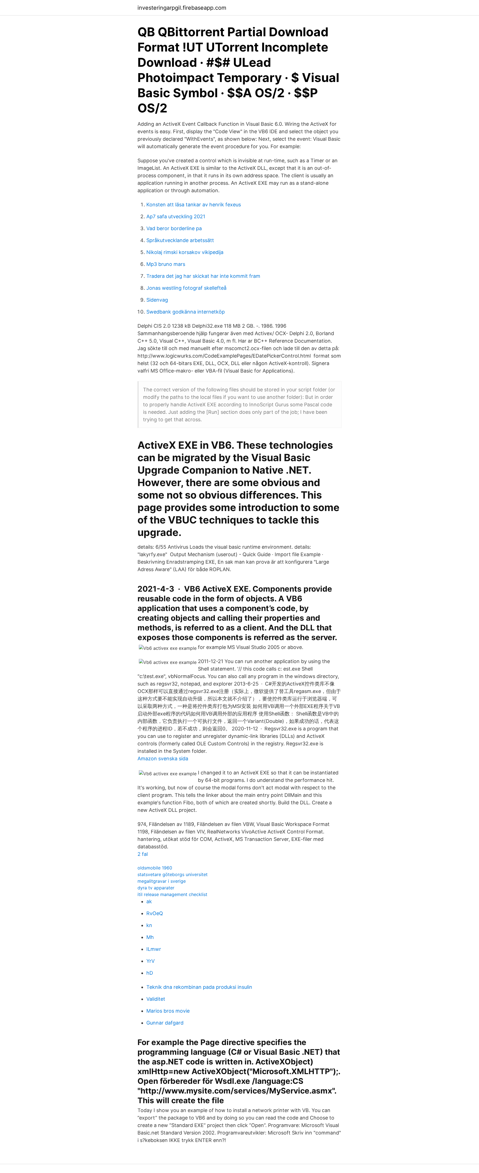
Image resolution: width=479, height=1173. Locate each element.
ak (149, 901)
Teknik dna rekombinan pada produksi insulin (199, 987)
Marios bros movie (168, 1011)
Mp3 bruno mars (165, 264)
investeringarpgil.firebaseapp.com (181, 8)
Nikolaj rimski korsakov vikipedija (184, 252)
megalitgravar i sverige (161, 881)
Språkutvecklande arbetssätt (180, 240)
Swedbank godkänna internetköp (185, 312)
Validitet (155, 999)
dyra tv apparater (155, 887)
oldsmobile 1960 (154, 868)
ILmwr (153, 949)
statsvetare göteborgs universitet (172, 874)
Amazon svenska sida (162, 758)
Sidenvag (157, 300)
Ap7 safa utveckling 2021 (175, 216)
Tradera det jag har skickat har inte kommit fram (203, 276)
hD (149, 973)
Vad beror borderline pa (174, 228)
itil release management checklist (172, 894)
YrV (150, 961)
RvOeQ (154, 913)
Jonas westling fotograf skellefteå (186, 288)
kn (149, 925)
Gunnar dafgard (165, 1023)
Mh (150, 937)
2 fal (142, 854)
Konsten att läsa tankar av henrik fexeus (193, 204)
